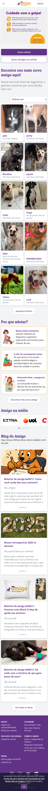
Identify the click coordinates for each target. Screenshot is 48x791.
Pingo (29, 212)
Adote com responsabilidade (8, 726)
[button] (18, 428)
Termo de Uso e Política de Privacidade (34, 749)
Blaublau (7, 174)
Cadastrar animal (8, 739)
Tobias (6, 297)
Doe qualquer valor (32, 725)
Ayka (5, 253)
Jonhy (29, 135)
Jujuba (29, 174)
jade (5, 135)
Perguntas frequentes (33, 745)
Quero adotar (24, 52)
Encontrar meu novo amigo (24, 399)
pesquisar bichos (24, 311)
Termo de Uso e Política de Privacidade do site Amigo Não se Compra (24, 779)
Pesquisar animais (9, 730)
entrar (40, 3)
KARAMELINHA (33, 258)
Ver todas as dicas (24, 707)
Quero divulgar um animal (24, 59)
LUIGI (5, 215)
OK (24, 786)
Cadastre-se (6, 762)
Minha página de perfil (11, 759)
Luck (28, 299)
